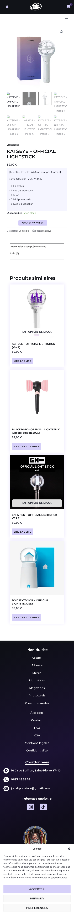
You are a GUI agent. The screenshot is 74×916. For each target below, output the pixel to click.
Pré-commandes (37, 703)
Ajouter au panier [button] (26, 446)
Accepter (37, 889)
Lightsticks (13, 144)
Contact (37, 720)
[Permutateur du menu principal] (66, 17)
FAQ (37, 727)
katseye (47, 230)
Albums (37, 665)
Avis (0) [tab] (14, 253)
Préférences (37, 908)
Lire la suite (22, 361)
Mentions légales (37, 743)
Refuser (37, 898)
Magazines (37, 688)
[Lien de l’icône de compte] (7, 6)
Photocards (37, 695)
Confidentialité (37, 750)
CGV (37, 735)
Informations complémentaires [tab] (28, 246)
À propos (37, 712)
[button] (69, 848)
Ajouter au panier (32, 223)
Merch (37, 673)
